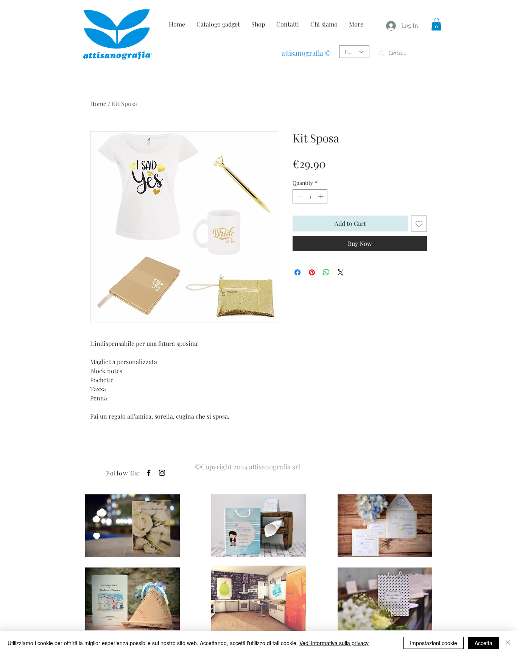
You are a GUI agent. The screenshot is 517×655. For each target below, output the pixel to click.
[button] (436, 24)
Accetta (483, 643)
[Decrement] (298, 196)
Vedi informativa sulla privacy (334, 643)
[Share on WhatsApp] (326, 272)
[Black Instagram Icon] (162, 473)
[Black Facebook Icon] (149, 473)
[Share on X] (340, 272)
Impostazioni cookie (433, 643)
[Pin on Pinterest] (311, 272)
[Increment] (321, 196)
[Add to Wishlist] (419, 223)
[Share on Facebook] (297, 272)
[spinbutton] (310, 196)
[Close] (507, 643)
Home (98, 104)
